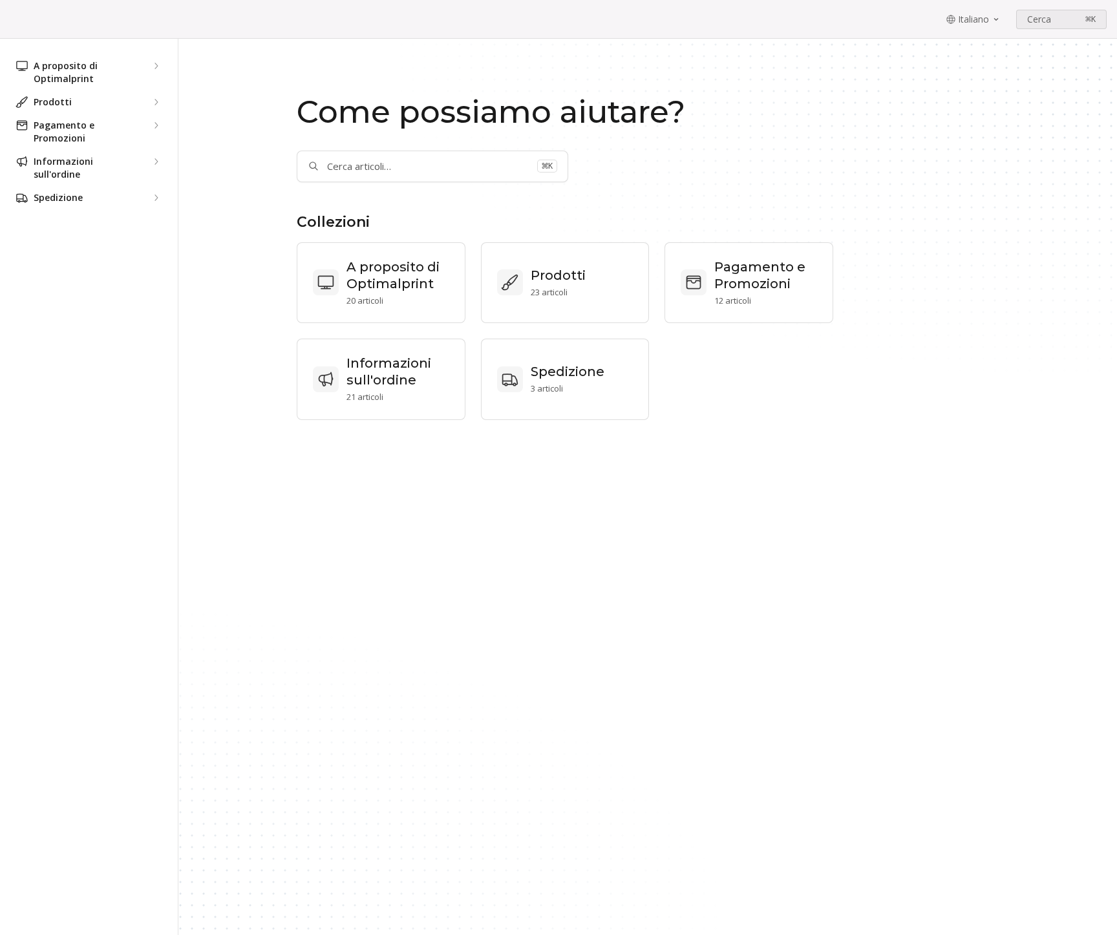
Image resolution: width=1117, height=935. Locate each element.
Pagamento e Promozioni (759, 275)
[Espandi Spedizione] (156, 198)
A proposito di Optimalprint (393, 275)
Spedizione (567, 371)
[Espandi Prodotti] (156, 102)
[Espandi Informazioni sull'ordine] (156, 161)
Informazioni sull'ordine (388, 371)
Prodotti (558, 275)
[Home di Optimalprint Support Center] (13, 19)
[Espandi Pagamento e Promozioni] (156, 125)
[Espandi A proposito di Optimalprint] (156, 66)
